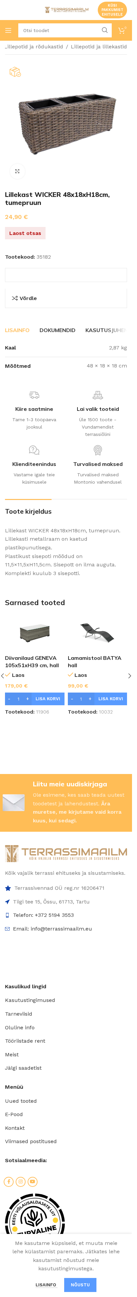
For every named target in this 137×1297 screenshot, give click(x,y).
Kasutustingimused (30, 1000)
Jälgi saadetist (23, 1068)
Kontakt (15, 1128)
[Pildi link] (66, 853)
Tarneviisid (18, 1014)
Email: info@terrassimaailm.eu (52, 929)
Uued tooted (21, 1101)
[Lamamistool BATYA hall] (97, 632)
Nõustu (80, 1284)
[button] (35, 699)
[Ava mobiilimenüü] (8, 30)
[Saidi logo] (66, 9)
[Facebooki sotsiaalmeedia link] (9, 1182)
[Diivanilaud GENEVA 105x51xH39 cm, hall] (35, 632)
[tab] (17, 330)
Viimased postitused (31, 1141)
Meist (12, 1054)
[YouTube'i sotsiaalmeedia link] (33, 1182)
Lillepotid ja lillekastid (99, 46)
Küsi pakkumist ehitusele (112, 9)
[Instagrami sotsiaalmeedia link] (21, 1182)
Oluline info (20, 1027)
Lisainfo (47, 1284)
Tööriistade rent (25, 1041)
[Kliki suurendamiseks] (17, 171)
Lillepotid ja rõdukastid (33, 46)
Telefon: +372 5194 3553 (43, 915)
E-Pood (14, 1114)
